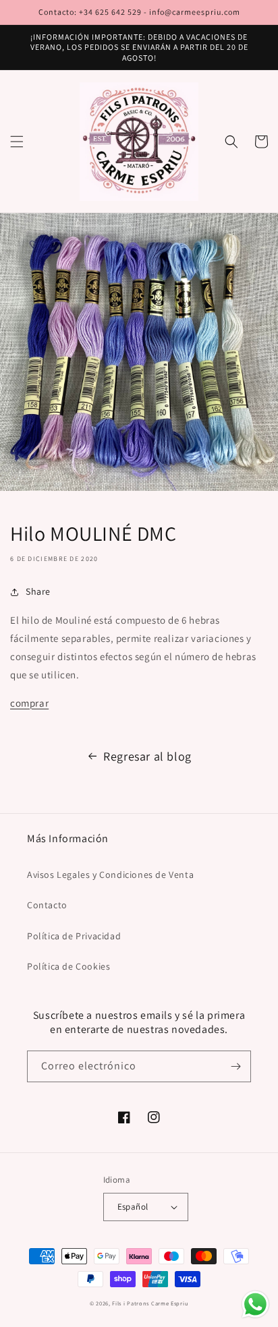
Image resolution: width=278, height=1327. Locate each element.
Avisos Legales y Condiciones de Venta (110, 874)
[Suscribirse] (235, 1066)
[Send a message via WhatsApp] (255, 1304)
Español (132, 1206)
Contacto (47, 905)
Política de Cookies (68, 966)
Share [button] (38, 591)
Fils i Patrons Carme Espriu (150, 1303)
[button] (17, 141)
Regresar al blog (147, 756)
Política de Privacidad (74, 936)
